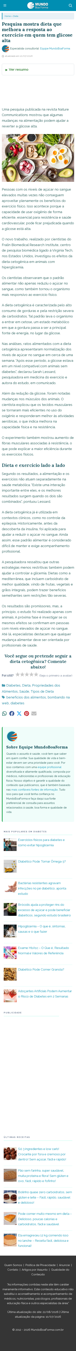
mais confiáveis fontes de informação (34, 789)
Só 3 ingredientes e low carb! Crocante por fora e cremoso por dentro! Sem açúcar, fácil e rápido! (42, 1154)
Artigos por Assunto (35, 1269)
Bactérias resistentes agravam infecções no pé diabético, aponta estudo (42, 888)
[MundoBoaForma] (37, 5)
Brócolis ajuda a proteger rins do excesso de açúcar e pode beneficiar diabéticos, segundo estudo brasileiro (44, 910)
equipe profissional (49, 767)
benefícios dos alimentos (26, 697)
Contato (12, 1269)
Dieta (15, 16)
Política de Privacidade (40, 1265)
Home (8, 16)
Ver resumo (18, 69)
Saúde (24, 691)
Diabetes (13, 685)
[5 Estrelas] (36, 674)
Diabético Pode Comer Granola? (41, 969)
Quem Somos (13, 1265)
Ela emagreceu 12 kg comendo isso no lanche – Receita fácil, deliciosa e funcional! (43, 1240)
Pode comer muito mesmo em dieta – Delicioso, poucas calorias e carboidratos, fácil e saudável (45, 1219)
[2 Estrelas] (22, 674)
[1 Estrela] (17, 674)
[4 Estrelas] (31, 674)
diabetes (17, 703)
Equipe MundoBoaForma (55, 48)
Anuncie (64, 1265)
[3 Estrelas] (27, 674)
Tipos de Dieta (42, 691)
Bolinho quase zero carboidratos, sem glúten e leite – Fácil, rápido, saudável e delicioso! (45, 1197)
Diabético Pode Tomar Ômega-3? (42, 861)
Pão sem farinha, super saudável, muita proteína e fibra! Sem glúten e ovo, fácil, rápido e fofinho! (43, 1176)
